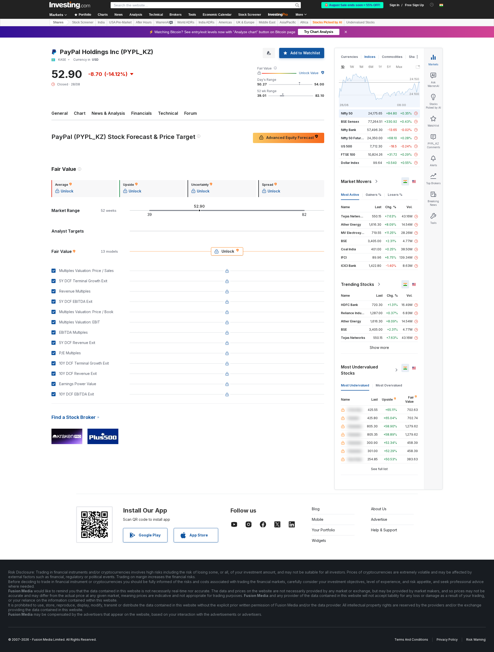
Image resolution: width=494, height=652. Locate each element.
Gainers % (373, 195)
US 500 (346, 146)
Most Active (350, 195)
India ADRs (206, 22)
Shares (58, 22)
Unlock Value (309, 73)
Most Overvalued (389, 385)
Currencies (349, 57)
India (101, 22)
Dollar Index (350, 163)
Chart (79, 113)
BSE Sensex (350, 122)
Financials (141, 113)
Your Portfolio (323, 530)
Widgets (319, 540)
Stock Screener (249, 14)
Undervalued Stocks (360, 22)
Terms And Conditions (411, 639)
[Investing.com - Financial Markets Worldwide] (69, 5)
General (59, 113)
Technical (168, 113)
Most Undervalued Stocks (359, 370)
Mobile (317, 519)
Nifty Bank (348, 130)
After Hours (144, 22)
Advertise (379, 519)
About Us (378, 509)
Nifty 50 (346, 113)
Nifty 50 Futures (353, 138)
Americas (225, 22)
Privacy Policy (447, 639)
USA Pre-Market (120, 22)
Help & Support (384, 530)
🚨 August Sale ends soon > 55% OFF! (352, 5)
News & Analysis (108, 113)
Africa (304, 22)
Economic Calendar (217, 14)
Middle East (267, 22)
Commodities (392, 57)
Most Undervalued (355, 385)
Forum (190, 113)
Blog (316, 509)
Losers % (395, 195)
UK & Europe (245, 22)
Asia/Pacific (288, 22)
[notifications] (432, 4)
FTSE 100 (348, 154)
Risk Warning (476, 639)
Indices (369, 57)
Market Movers (356, 181)
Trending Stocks (357, 284)
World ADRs (185, 22)
